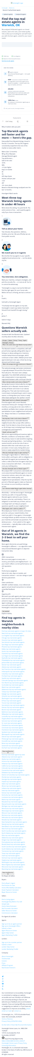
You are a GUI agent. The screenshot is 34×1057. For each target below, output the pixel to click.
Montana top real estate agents (12, 815)
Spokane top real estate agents (12, 732)
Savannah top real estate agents (12, 746)
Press (3, 963)
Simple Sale (5, 904)
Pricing (15, 340)
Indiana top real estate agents (11, 788)
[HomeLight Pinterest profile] (3, 987)
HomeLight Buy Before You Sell (12, 902)
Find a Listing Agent (8, 899)
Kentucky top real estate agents (12, 795)
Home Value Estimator (9, 906)
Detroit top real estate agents (11, 737)
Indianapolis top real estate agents (13, 671)
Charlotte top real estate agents (12, 654)
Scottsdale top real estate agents (12, 685)
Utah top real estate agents (11, 856)
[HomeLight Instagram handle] (3, 982)
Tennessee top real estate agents (13, 851)
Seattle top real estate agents (11, 678)
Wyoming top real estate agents (12, 869)
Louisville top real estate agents (12, 716)
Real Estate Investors (8, 968)
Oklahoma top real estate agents (12, 838)
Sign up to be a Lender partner (12, 942)
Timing (20, 340)
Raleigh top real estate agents (11, 694)
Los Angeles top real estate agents (13, 636)
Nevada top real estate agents (11, 820)
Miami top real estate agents (11, 687)
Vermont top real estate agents (12, 858)
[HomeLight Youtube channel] (3, 984)
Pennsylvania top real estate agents (13, 842)
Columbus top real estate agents (12, 674)
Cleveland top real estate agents (12, 725)
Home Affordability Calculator (11, 888)
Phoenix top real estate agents (12, 647)
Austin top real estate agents (11, 651)
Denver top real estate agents (11, 665)
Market (10, 340)
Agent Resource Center (9, 931)
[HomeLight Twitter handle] (3, 977)
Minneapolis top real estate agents (13, 734)
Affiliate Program (7, 965)
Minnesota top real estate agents (12, 808)
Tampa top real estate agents (11, 692)
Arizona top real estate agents (11, 761)
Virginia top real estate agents (11, 860)
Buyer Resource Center (9, 892)
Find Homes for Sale (8, 885)
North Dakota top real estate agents (13, 833)
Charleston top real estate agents (13, 730)
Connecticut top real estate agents (13, 770)
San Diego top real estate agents (12, 645)
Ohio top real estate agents (11, 835)
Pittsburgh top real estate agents (12, 739)
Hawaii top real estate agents (11, 782)
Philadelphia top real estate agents (13, 660)
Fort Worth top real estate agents (13, 683)
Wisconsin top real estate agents (12, 867)
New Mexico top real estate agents (13, 826)
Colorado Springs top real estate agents (15, 680)
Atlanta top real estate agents (11, 667)
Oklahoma (11, 8)
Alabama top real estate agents (12, 757)
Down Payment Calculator (10, 890)
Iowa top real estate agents (11, 790)
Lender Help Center (8, 947)
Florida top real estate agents (11, 777)
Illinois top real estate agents (11, 786)
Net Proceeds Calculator (10, 908)
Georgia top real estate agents (12, 779)
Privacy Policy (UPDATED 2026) (12, 1021)
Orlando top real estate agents (12, 696)
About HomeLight (7, 956)
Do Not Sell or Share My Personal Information (17, 1025)
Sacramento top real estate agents (13, 705)
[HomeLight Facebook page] (3, 979)
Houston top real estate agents (12, 640)
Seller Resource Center (9, 911)
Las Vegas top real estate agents (12, 656)
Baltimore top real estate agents (12, 712)
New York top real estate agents (12, 633)
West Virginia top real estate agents (13, 865)
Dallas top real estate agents (11, 649)
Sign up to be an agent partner (12, 924)
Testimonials (6, 959)
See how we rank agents (8, 61)
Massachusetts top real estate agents (14, 804)
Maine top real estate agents (11, 800)
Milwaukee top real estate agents (12, 714)
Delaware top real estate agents (12, 773)
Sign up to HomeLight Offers (11, 926)
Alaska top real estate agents (11, 759)
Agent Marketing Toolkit (9, 935)
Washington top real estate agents (13, 698)
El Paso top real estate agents (11, 701)
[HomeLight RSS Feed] (2, 989)
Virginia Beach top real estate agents (14, 719)
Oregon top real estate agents (11, 840)
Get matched (5, 611)
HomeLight (5, 8)
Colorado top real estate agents (12, 768)
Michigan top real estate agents (12, 806)
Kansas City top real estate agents (13, 707)
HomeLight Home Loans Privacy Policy (14, 1043)
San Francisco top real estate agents (14, 669)
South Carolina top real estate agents (14, 847)
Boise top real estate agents (11, 743)
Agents (25, 340)
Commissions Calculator (10, 913)
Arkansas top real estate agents (12, 764)
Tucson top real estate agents (11, 703)
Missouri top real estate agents (12, 813)
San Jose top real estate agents (12, 721)
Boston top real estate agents (11, 710)
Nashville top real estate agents (12, 658)
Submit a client (7, 928)
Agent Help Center (8, 933)
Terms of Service (7, 1019)
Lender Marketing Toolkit (10, 949)
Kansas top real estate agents (11, 793)
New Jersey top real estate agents (13, 824)
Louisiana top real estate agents (12, 797)
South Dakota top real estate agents (13, 849)
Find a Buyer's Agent (8, 883)
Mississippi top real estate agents (13, 811)
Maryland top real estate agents (12, 802)
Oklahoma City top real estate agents (14, 689)
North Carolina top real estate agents (14, 831)
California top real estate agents (12, 766)
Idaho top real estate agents (11, 784)
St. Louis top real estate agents (12, 723)
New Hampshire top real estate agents (14, 822)
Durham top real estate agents (12, 748)
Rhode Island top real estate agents (13, 844)
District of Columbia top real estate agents (16, 775)
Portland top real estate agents (12, 676)
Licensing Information (9, 1045)
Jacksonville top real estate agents (13, 663)
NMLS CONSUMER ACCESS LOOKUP (13, 1041)
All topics (4, 340)
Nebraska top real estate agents (12, 817)
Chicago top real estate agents (12, 638)
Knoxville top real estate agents (12, 741)
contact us (17, 1011)
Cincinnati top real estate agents (12, 728)
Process (11, 342)
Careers (4, 961)
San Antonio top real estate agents (13, 642)
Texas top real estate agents (11, 853)
